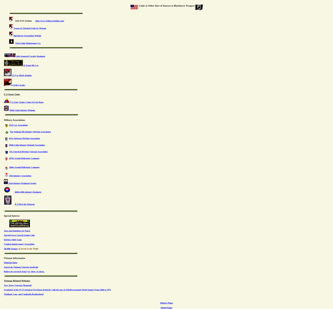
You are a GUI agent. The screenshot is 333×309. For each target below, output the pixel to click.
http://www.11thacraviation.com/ (49, 21)
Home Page (166, 308)
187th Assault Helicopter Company (24, 158)
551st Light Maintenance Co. (28, 43)
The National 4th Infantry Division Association (30, 132)
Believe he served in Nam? (15, 271)
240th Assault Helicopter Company (24, 167)
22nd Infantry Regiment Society (22, 183)
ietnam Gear (11, 263)
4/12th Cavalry (18, 85)
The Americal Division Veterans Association (28, 152)
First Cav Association (18, 125)
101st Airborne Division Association (24, 138)
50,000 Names (11, 248)
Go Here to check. (36, 271)
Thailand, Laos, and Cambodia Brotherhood (23, 294)
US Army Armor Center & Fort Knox (27, 102)
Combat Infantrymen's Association (19, 244)
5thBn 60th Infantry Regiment (27, 192)
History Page (166, 303)
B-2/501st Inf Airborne (25, 204)
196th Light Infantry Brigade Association (27, 145)
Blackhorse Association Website (27, 36)
